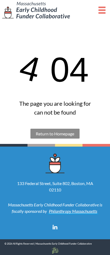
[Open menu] (102, 10)
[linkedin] (55, 228)
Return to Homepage (55, 133)
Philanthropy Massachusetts (73, 211)
